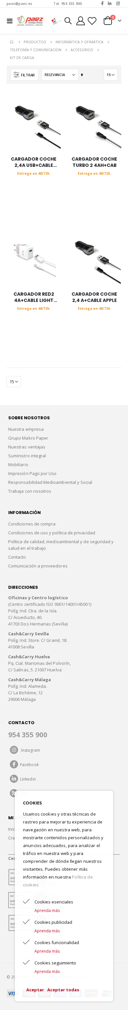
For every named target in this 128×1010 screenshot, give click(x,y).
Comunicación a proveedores (38, 566)
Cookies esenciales (53, 902)
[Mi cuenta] (81, 20)
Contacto (17, 557)
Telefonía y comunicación (35, 49)
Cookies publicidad (53, 922)
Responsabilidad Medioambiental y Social (50, 482)
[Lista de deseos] (92, 20)
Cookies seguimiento (55, 963)
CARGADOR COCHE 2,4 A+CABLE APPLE (94, 297)
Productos (35, 42)
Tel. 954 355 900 (67, 3)
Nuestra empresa (26, 429)
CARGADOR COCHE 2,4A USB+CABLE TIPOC (33, 162)
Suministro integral (27, 456)
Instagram (29, 750)
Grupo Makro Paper (28, 438)
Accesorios (82, 49)
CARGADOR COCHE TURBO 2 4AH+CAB (94, 162)
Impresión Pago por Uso (32, 473)
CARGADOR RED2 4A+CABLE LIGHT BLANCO (33, 297)
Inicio (12, 42)
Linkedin (27, 779)
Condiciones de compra (31, 524)
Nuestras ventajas (26, 447)
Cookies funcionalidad (56, 942)
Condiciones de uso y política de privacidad (51, 533)
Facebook (28, 764)
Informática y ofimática (79, 42)
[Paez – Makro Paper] (30, 21)
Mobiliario (18, 464)
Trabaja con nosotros (29, 491)
